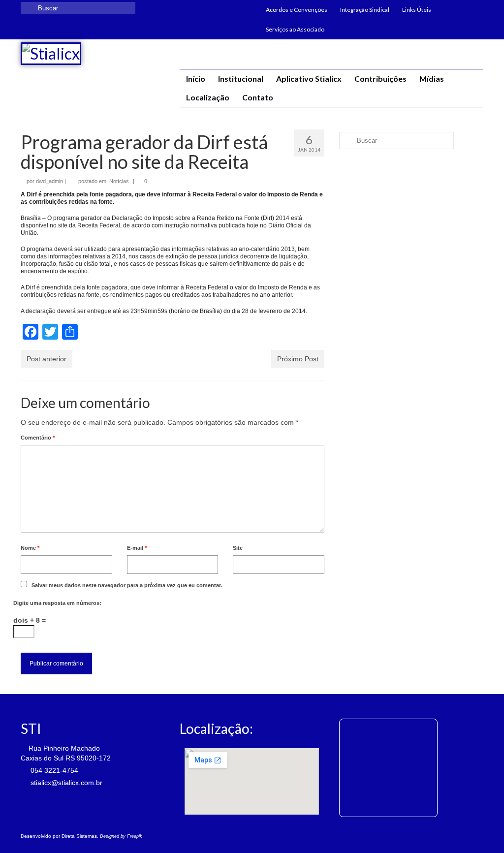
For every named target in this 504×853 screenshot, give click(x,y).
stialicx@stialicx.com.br (65, 783)
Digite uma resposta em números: (57, 603)
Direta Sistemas (79, 836)
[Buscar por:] (78, 8)
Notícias (119, 181)
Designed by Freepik (121, 836)
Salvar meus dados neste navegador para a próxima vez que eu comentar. (127, 585)
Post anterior (46, 359)
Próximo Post (297, 359)
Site (238, 548)
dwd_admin (49, 181)
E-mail (137, 548)
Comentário (38, 438)
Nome (30, 548)
